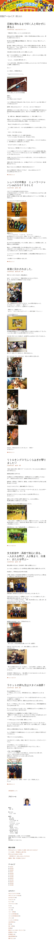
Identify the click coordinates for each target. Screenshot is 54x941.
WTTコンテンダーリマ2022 (13, 895)
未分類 (9, 928)
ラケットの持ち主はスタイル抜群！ (26, 685)
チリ (9, 905)
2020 (11, 875)
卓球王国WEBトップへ (13, 790)
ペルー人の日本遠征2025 (13, 916)
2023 (11, 871)
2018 (11, 878)
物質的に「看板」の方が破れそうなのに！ (17, 858)
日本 (17, 271)
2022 (11, 873)
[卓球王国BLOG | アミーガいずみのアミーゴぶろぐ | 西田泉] (27, 6)
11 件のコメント (11, 174)
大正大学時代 (11, 922)
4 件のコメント (11, 261)
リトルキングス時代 (12, 920)
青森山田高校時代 (12, 936)
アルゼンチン (11, 899)
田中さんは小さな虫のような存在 (15, 854)
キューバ (10, 901)
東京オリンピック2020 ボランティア (16, 930)
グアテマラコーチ (12, 903)
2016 (11, 881)
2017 (11, 880)
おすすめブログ (20, 29)
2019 (11, 876)
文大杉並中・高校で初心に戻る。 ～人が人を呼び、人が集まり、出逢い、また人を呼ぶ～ (26, 556)
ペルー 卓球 (11, 911)
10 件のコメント (11, 784)
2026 (11, 866)
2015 (11, 883)
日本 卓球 (18, 187)
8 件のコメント (11, 452)
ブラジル (10, 907)
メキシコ (10, 918)
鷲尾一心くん (11, 938)
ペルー (24, 29)
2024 (11, 870)
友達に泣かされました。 (20, 269)
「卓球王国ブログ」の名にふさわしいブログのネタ (19, 856)
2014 (11, 885)
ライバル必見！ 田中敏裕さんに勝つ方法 (17, 852)
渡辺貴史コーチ (11, 932)
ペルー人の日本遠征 (12, 913)
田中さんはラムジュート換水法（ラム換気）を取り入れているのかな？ (23, 850)
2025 (11, 868)
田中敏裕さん (11, 934)
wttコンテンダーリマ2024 (13, 893)
